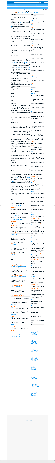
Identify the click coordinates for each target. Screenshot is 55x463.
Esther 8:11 (32, 254)
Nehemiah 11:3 (32, 214)
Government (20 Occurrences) (34, 395)
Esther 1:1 (21, 22)
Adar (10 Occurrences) (33, 367)
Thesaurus (28, 12)
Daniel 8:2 (32, 314)
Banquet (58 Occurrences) (34, 396)
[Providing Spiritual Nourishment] (1, 206)
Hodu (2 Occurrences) (33, 387)
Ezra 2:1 (24, 62)
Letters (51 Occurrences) (34, 344)
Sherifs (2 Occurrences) (33, 369)
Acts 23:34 (12, 89)
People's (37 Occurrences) (34, 376)
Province (32, 325)
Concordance (25, 12)
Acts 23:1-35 (28, 177)
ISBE (20, 12)
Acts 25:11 (12, 181)
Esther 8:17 (32, 265)
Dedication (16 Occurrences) (34, 379)
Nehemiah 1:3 (32, 191)
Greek (30, 12)
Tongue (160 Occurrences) (34, 384)
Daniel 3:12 (32, 305)
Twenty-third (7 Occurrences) (34, 356)
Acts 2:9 (32, 16)
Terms (39, 12)
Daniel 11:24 (32, 318)
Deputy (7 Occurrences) (33, 360)
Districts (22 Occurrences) (34, 334)
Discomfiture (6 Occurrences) (34, 378)
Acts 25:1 (15, 89)
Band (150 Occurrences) (33, 383)
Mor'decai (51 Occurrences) (34, 352)
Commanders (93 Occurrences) (34, 350)
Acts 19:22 (32, 28)
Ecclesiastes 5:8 (33, 276)
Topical (9, 9)
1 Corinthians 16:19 (33, 93)
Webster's (22, 12)
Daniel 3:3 (32, 299)
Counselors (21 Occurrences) (34, 365)
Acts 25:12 (19, 70)
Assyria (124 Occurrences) (34, 393)
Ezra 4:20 (32, 142)
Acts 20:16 (32, 52)
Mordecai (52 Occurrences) (34, 349)
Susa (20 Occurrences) (33, 370)
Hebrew (32, 12)
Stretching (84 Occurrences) (34, 351)
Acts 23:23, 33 (15, 177)
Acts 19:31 (32, 43)
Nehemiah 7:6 (26, 62)
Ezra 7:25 (32, 182)
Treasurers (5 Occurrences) (34, 358)
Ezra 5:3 (32, 146)
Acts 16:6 (32, 20)
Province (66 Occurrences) (34, 342)
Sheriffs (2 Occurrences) (33, 368)
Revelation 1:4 (32, 115)
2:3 (14, 63)
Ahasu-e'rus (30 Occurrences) (34, 331)
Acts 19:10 (32, 24)
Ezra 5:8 (32, 156)
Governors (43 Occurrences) (34, 332)
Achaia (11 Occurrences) (33, 366)
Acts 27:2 (32, 84)
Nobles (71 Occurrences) (34, 343)
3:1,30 (16, 62)
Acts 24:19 (32, 73)
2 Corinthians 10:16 (33, 111)
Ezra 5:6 (32, 151)
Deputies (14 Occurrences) (34, 330)
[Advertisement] (27, 410)
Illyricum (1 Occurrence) (33, 341)
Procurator (32, 335)
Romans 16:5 (32, 89)
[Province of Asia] (54, 206)
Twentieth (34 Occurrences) (34, 374)
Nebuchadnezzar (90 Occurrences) (35, 386)
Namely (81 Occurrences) (34, 392)
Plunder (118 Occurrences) (34, 391)
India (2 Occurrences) (33, 339)
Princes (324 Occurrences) (34, 385)
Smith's (18, 12)
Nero (31, 394)
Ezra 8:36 (32, 187)
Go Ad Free (1, 460)
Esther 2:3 (32, 224)
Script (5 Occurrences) (33, 340)
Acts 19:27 (32, 37)
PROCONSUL (17, 67)
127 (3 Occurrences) (33, 333)
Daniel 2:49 (13, 62)
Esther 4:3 (32, 241)
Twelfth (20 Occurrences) (34, 357)
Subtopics (37, 12)
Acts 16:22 (28, 67)
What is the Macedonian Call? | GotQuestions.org (16, 336)
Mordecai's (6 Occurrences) (34, 361)
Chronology (32, 375)
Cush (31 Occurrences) (33, 353)
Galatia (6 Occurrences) (33, 348)
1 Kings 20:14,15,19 (19, 59)
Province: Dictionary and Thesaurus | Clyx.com (16, 337)
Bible (8, 9)
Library (34, 12)
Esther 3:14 (32, 237)
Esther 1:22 (32, 219)
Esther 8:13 (32, 260)
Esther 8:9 (32, 246)
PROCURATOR (21, 67)
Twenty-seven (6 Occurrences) (34, 359)
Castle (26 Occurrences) (33, 377)
